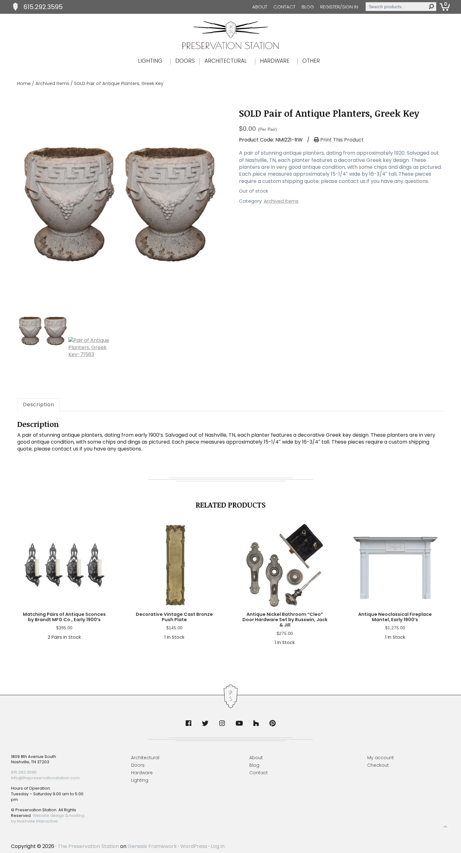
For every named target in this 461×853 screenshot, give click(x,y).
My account (380, 757)
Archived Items (52, 83)
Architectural (145, 757)
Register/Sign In (339, 6)
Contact (284, 6)
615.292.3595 (43, 7)
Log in (218, 846)
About (259, 6)
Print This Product (341, 139)
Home (24, 83)
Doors (138, 765)
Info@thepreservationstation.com (45, 778)
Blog (308, 6)
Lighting (139, 780)
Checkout (378, 765)
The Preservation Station (88, 846)
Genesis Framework (152, 846)
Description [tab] (38, 404)
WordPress (193, 846)
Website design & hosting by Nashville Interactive (47, 818)
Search (431, 6)
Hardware (142, 773)
